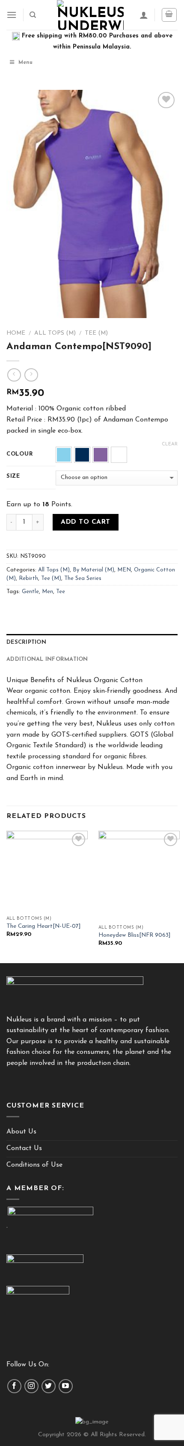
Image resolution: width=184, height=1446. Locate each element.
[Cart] (169, 15)
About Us (21, 1131)
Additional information (47, 659)
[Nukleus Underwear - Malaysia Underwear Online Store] (90, 15)
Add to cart (85, 522)
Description (26, 642)
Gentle (30, 591)
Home (15, 333)
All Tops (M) (55, 333)
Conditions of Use (34, 1165)
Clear (170, 444)
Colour (19, 454)
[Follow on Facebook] (14, 1386)
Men (47, 591)
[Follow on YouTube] (66, 1386)
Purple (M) (100, 455)
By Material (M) (93, 570)
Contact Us (24, 1148)
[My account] (143, 15)
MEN (124, 570)
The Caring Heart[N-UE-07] (43, 926)
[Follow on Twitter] (49, 1386)
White (119, 455)
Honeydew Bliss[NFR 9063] (134, 935)
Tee (60, 591)
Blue (64, 455)
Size (13, 476)
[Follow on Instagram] (31, 1386)
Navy (82, 455)
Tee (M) (96, 333)
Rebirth (28, 578)
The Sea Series (82, 578)
